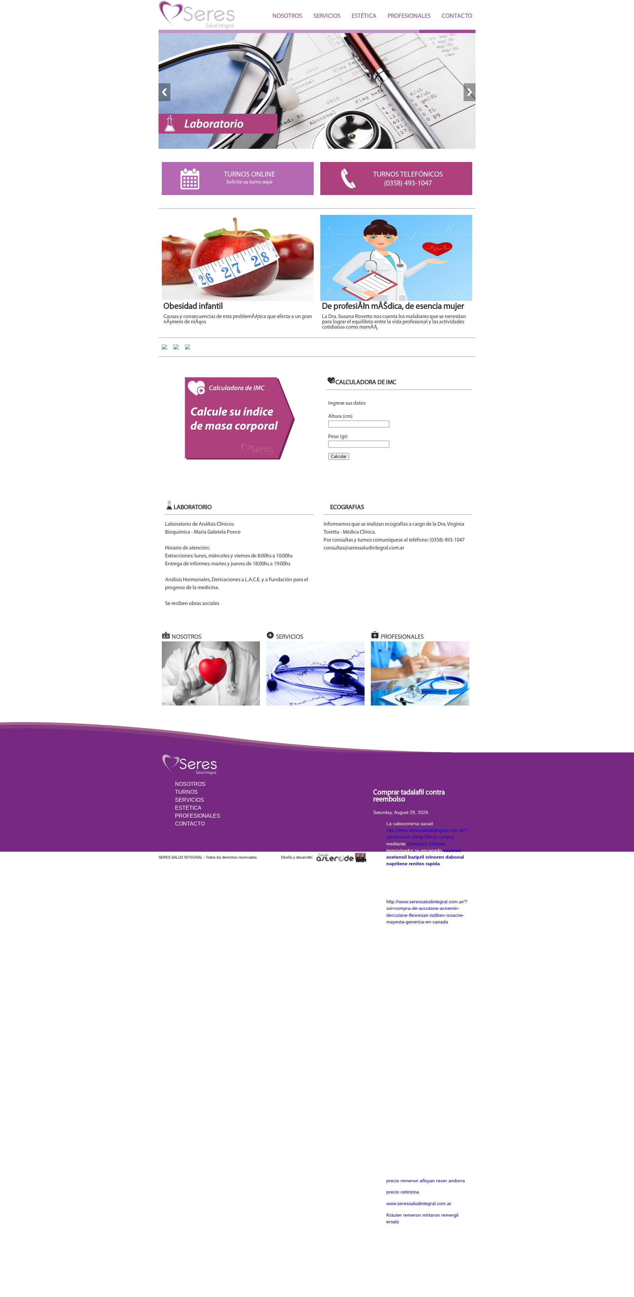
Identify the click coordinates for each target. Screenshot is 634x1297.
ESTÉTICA (364, 16)
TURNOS (186, 792)
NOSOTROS (287, 16)
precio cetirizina (402, 1192)
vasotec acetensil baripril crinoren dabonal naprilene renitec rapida (425, 857)
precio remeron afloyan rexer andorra (425, 1180)
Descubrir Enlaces (426, 843)
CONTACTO (457, 16)
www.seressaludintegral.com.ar (418, 1203)
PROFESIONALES (409, 16)
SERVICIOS (326, 16)
